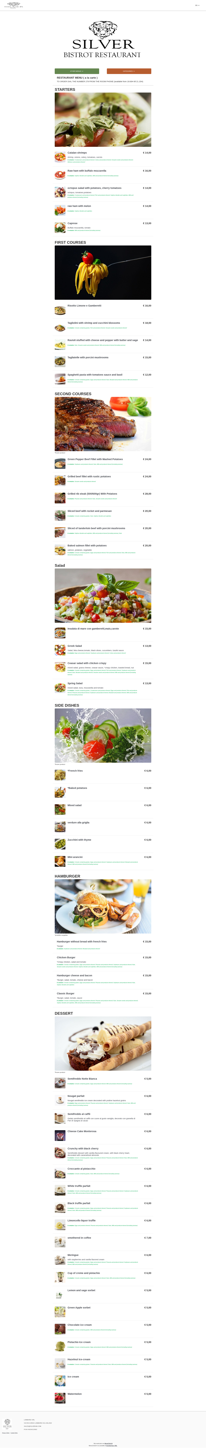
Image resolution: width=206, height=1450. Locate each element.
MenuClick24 (109, 1443)
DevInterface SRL (111, 1445)
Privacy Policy (6, 1432)
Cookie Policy (14, 1432)
